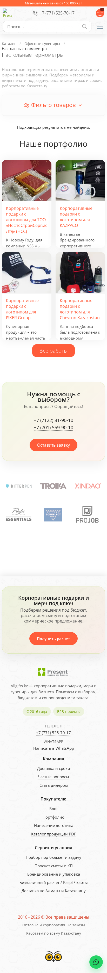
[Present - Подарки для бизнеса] (7, 13)
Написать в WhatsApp (53, 748)
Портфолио (53, 817)
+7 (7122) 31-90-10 (53, 420)
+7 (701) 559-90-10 (53, 428)
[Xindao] (88, 486)
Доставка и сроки (53, 768)
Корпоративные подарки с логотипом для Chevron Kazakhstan (80, 309)
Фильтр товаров (53, 105)
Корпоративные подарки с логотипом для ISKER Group (22, 309)
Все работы (53, 350)
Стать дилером (53, 785)
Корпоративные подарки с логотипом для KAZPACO (76, 216)
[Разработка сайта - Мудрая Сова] (53, 963)
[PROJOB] (88, 514)
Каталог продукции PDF (53, 833)
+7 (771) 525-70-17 (57, 13)
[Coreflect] (53, 514)
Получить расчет (53, 638)
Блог (53, 808)
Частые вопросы (53, 776)
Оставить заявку (53, 445)
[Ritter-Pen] (19, 486)
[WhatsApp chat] (96, 962)
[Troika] (53, 486)
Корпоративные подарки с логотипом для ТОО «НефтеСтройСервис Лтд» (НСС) (26, 219)
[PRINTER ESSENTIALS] (19, 514)
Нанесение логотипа (53, 825)
